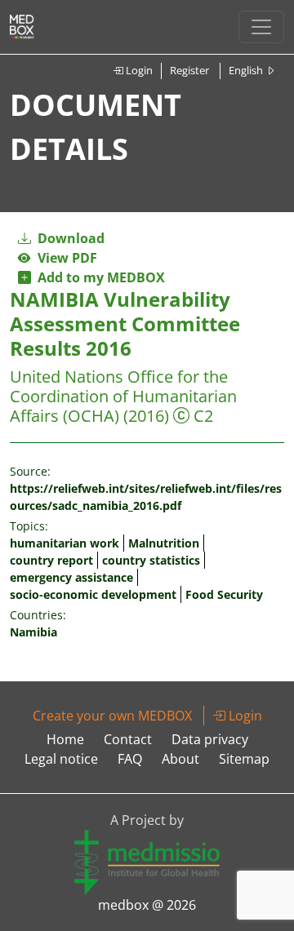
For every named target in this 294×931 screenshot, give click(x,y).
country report (51, 560)
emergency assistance (71, 577)
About (180, 759)
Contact (128, 739)
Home (65, 739)
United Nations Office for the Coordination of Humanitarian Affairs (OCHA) (123, 396)
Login (138, 70)
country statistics (151, 560)
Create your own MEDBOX (112, 716)
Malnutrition (163, 543)
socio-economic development (93, 594)
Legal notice (61, 759)
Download (69, 238)
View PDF (64, 258)
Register (189, 70)
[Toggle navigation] (261, 27)
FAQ (130, 759)
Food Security (224, 594)
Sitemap (244, 759)
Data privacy (210, 739)
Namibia (33, 632)
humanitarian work (64, 543)
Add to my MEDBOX (98, 277)
